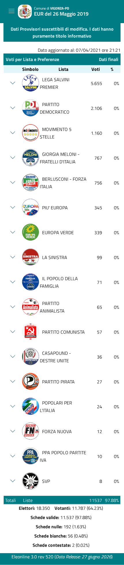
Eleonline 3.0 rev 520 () (62, 556)
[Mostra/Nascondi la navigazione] (11, 11)
